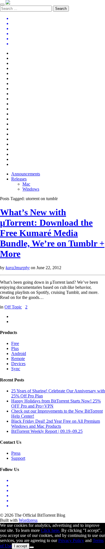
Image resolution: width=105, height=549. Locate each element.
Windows (30, 189)
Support (18, 458)
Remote (18, 358)
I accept (20, 546)
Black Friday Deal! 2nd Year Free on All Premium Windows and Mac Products (55, 424)
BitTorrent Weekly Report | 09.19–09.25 (47, 431)
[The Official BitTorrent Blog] (8, 3)
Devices (18, 363)
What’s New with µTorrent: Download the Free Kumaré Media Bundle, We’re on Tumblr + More (52, 233)
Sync (15, 368)
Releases (19, 179)
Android (18, 353)
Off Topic (13, 307)
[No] (31, 547)
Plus (15, 348)
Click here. (50, 530)
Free (15, 343)
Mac (26, 184)
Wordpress (28, 520)
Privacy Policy (71, 540)
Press (15, 453)
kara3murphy (18, 267)
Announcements (25, 173)
